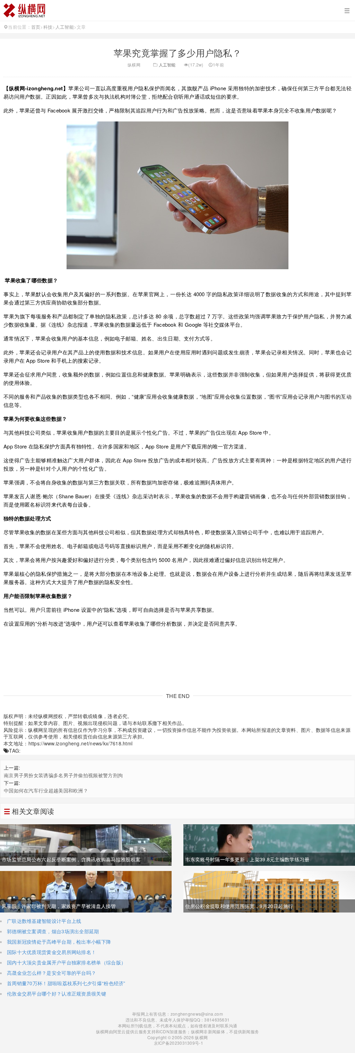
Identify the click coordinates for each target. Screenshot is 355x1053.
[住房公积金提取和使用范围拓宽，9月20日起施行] (269, 891)
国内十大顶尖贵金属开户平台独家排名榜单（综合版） (66, 962)
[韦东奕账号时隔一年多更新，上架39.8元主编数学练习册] (269, 844)
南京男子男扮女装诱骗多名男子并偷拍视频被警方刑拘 (63, 775)
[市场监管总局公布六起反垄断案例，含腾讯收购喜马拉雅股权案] (86, 844)
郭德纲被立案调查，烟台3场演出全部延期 (53, 931)
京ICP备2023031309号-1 (178, 1043)
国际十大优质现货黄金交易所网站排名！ (51, 951)
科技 (48, 27)
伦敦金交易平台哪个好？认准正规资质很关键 (56, 993)
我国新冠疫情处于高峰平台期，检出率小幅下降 (59, 941)
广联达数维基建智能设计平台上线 (44, 920)
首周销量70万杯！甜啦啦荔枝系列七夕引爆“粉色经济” (66, 983)
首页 (36, 27)
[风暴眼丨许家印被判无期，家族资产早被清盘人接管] (86, 891)
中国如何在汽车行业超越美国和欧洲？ (46, 790)
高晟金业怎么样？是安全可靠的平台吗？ (51, 972)
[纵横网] (177, 10)
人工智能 (64, 27)
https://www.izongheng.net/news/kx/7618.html (80, 743)
